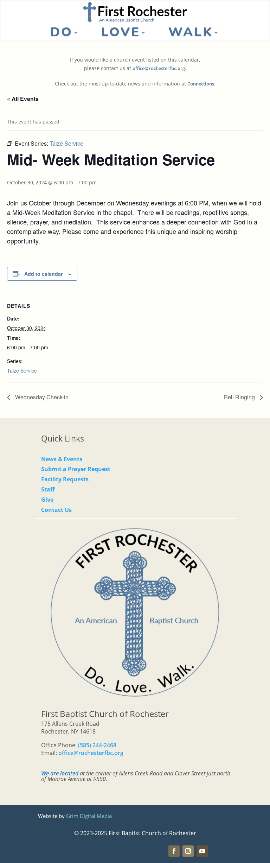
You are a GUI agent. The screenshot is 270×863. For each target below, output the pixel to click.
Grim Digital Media (89, 815)
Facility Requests (65, 479)
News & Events (61, 459)
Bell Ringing (240, 397)
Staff (47, 489)
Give (47, 499)
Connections (200, 84)
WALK (190, 34)
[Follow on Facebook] (174, 851)
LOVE (120, 34)
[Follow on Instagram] (188, 851)
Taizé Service (22, 370)
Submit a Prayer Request (75, 469)
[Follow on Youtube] (202, 851)
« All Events (23, 99)
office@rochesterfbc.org (159, 68)
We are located (59, 773)
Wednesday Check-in (41, 397)
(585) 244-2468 (97, 745)
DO (61, 34)
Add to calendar (43, 273)
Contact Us (56, 510)
